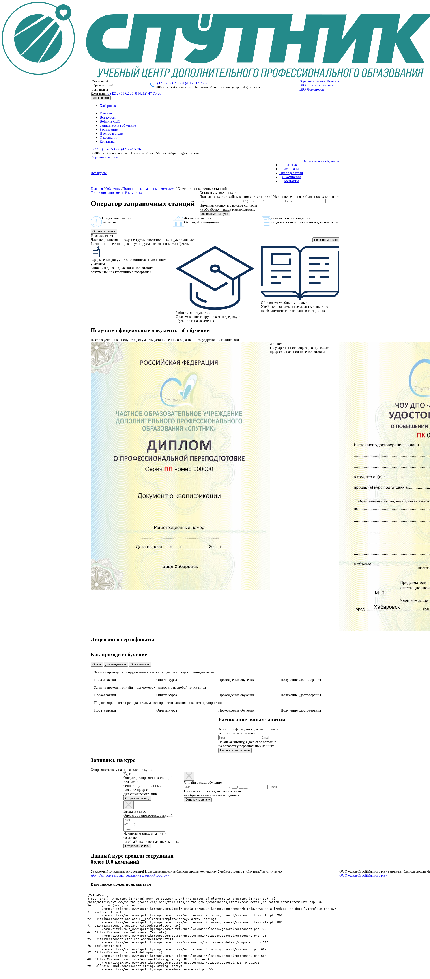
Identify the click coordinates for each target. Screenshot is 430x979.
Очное (96, 664)
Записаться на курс (214, 214)
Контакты (107, 141)
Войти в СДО (110, 121)
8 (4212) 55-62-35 (168, 83)
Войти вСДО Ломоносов (316, 87)
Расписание (109, 129)
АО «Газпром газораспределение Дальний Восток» (130, 875)
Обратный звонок (312, 81)
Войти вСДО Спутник (319, 83)
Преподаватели (111, 133)
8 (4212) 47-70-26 (195, 83)
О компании (109, 137)
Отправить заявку (137, 798)
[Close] (128, 805)
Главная (106, 113)
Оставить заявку (103, 231)
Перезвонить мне (326, 240)
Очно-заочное (140, 664)
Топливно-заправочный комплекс (149, 188)
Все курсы (108, 117)
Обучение (112, 188)
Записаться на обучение (118, 125)
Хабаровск (108, 106)
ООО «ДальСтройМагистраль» (363, 875)
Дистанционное (115, 664)
